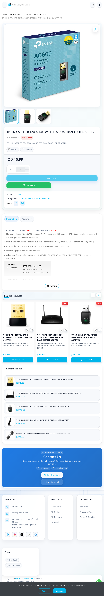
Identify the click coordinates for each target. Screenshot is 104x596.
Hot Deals (13, 560)
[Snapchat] (28, 534)
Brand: (9, 194)
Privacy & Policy (86, 512)
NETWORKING (16, 14)
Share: (9, 203)
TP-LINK (17, 194)
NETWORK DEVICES (35, 14)
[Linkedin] (35, 534)
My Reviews (56, 517)
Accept (59, 591)
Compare (28, 149)
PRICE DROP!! (15, 565)
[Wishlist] (27, 330)
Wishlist (14, 149)
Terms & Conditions (88, 517)
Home (4, 14)
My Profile (55, 522)
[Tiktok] (21, 534)
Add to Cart (19, 360)
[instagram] (14, 534)
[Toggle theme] (99, 5)
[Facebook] (16, 203)
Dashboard (56, 506)
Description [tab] (11, 219)
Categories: (11, 198)
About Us (84, 506)
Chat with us (31, 185)
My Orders (55, 512)
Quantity (11, 169)
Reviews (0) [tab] (27, 219)
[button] (4, 5)
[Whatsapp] (22, 203)
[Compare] (32, 330)
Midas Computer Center (25, 578)
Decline (44, 591)
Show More (52, 286)
